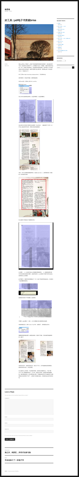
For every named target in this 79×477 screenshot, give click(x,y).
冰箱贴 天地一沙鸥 (61, 32)
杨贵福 (7, 9)
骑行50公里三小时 (61, 29)
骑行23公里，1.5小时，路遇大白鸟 (64, 38)
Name (6, 416)
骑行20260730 (60, 41)
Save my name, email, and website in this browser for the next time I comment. (19, 435)
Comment (7, 398)
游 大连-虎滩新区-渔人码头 (62, 50)
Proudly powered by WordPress (13, 471)
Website (7, 429)
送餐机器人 (60, 47)
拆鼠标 (59, 23)
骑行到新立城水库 (61, 35)
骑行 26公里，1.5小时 (62, 26)
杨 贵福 (6, 64)
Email (6, 423)
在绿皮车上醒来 (61, 44)
